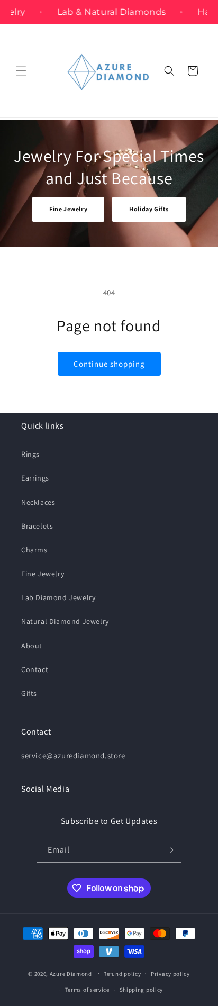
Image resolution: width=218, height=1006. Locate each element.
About (31, 645)
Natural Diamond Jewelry (65, 621)
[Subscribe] (169, 850)
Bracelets (37, 526)
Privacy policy (170, 973)
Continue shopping (109, 364)
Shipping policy (142, 989)
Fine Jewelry (68, 209)
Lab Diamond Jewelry (58, 597)
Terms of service (87, 989)
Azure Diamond (71, 973)
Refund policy (122, 973)
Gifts (29, 693)
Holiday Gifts (149, 209)
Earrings (35, 478)
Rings (30, 454)
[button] (21, 71)
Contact (34, 669)
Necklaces (38, 502)
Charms (34, 550)
